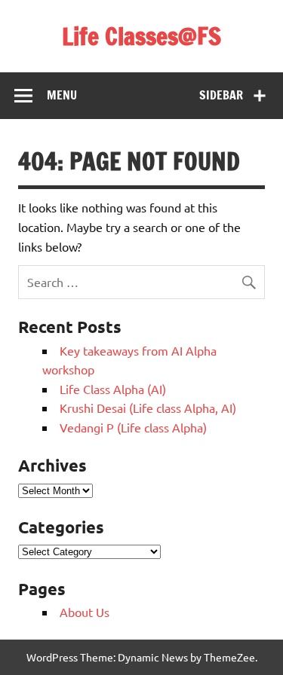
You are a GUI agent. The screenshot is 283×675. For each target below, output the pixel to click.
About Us (84, 611)
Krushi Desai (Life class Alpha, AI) (148, 407)
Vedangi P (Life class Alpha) (133, 427)
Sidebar (221, 95)
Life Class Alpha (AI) (113, 388)
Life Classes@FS (141, 36)
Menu (62, 95)
